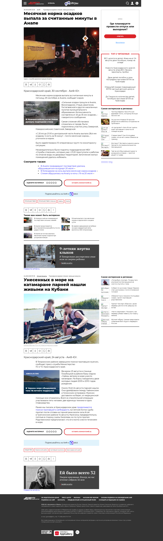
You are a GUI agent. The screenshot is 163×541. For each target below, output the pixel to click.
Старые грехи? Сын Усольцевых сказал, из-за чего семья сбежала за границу (124, 137)
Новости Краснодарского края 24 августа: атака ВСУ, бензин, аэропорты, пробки (120, 70)
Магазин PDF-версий (90, 497)
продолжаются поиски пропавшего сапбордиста (64, 408)
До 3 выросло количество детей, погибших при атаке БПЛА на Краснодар (120, 99)
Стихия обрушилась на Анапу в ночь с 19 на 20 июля (67, 173)
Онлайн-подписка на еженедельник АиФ (116, 497)
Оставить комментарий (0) (81, 183)
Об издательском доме (50, 497)
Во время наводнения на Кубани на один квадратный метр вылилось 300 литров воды (84, 228)
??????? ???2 (106, 162)
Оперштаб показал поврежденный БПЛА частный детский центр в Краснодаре (120, 89)
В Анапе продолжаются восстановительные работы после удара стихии (47, 228)
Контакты (61, 500)
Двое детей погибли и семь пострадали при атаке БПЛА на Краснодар (120, 80)
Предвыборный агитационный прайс (82, 500)
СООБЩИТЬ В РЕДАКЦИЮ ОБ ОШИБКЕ (112, 500)
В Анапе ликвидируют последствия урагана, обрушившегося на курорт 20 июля (61, 167)
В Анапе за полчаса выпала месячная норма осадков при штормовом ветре (45, 235)
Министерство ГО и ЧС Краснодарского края (41, 345)
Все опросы (120, 42)
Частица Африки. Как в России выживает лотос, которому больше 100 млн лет (124, 113)
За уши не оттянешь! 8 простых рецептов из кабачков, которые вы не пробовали (125, 121)
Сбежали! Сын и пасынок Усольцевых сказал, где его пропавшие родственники (125, 298)
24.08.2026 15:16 (29, 276)
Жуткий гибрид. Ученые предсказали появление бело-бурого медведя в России (125, 321)
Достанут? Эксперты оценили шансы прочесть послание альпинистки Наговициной (125, 145)
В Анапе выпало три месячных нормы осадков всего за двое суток (83, 220)
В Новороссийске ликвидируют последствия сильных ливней (46, 219)
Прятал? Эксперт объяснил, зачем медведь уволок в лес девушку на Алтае (124, 305)
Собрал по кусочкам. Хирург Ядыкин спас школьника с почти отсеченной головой (125, 290)
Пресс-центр (66, 497)
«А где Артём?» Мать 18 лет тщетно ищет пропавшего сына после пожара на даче (124, 129)
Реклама (77, 497)
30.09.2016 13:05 (29, 10)
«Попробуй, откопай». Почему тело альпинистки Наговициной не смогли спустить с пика (124, 282)
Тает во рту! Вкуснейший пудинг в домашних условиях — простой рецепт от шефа (124, 153)
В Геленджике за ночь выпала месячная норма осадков (68, 171)
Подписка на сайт (48, 500)
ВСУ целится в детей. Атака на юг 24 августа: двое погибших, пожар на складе (120, 60)
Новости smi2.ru (32, 269)
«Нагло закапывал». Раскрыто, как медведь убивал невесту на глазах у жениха (124, 313)
